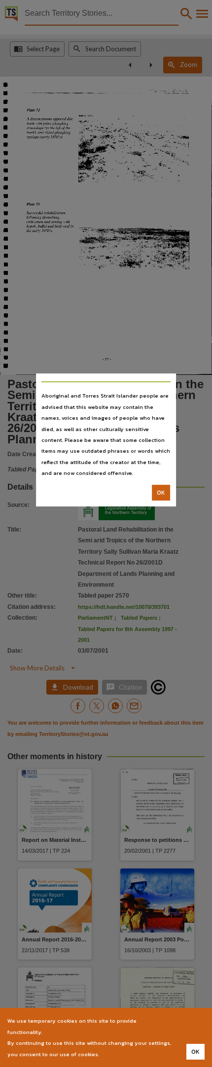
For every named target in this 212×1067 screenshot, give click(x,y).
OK (161, 492)
